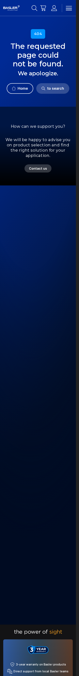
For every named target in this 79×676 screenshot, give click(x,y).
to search (55, 88)
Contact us (38, 168)
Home (23, 88)
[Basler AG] (11, 8)
